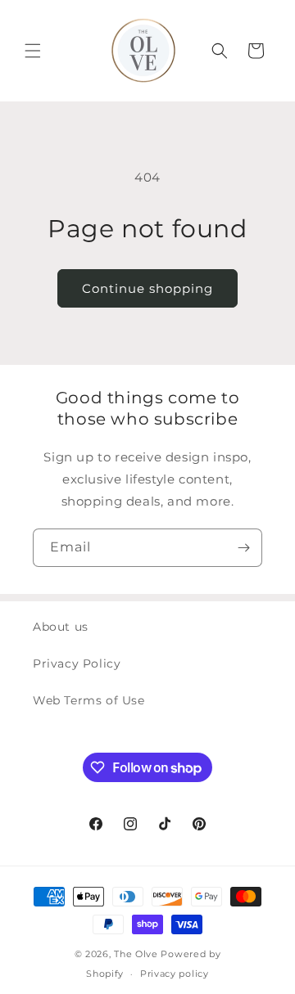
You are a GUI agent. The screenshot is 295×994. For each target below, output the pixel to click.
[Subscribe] (243, 547)
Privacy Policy (76, 663)
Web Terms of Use (89, 700)
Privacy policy (174, 973)
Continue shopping (147, 288)
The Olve (136, 954)
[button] (33, 51)
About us (60, 626)
